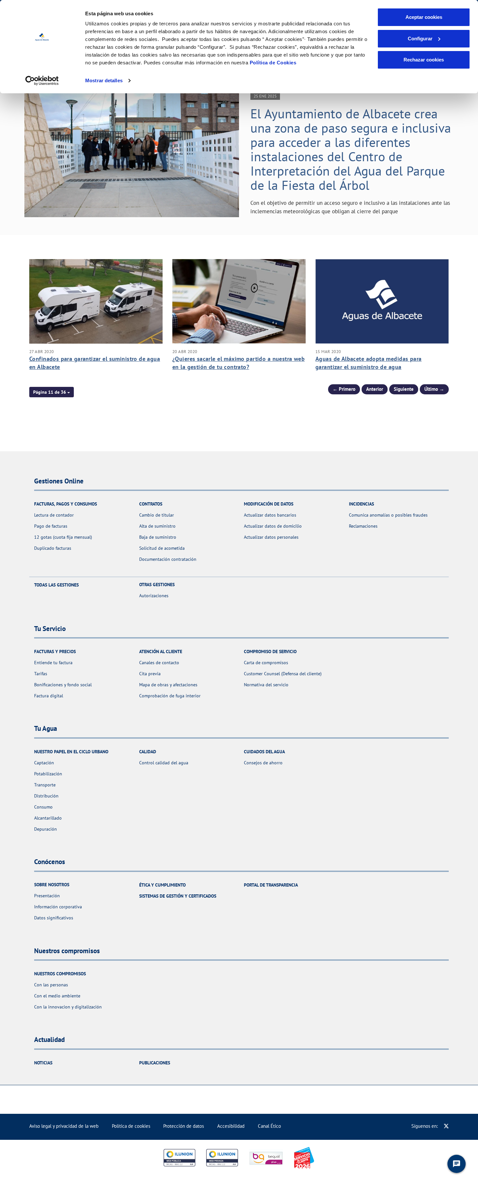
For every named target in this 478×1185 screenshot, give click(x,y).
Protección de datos (183, 1126)
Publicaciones (154, 1063)
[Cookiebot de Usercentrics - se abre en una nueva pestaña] (42, 81)
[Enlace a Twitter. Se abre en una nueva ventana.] (446, 1126)
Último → (434, 389)
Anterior (374, 389)
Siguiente (404, 389)
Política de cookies (131, 1126)
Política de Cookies (273, 62)
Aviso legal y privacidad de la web (64, 1126)
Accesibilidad (231, 1126)
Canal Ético (269, 1126)
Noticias (43, 1063)
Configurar (420, 38)
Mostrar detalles (104, 80)
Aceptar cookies (423, 17)
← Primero (344, 389)
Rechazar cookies (424, 59)
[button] (51, 392)
